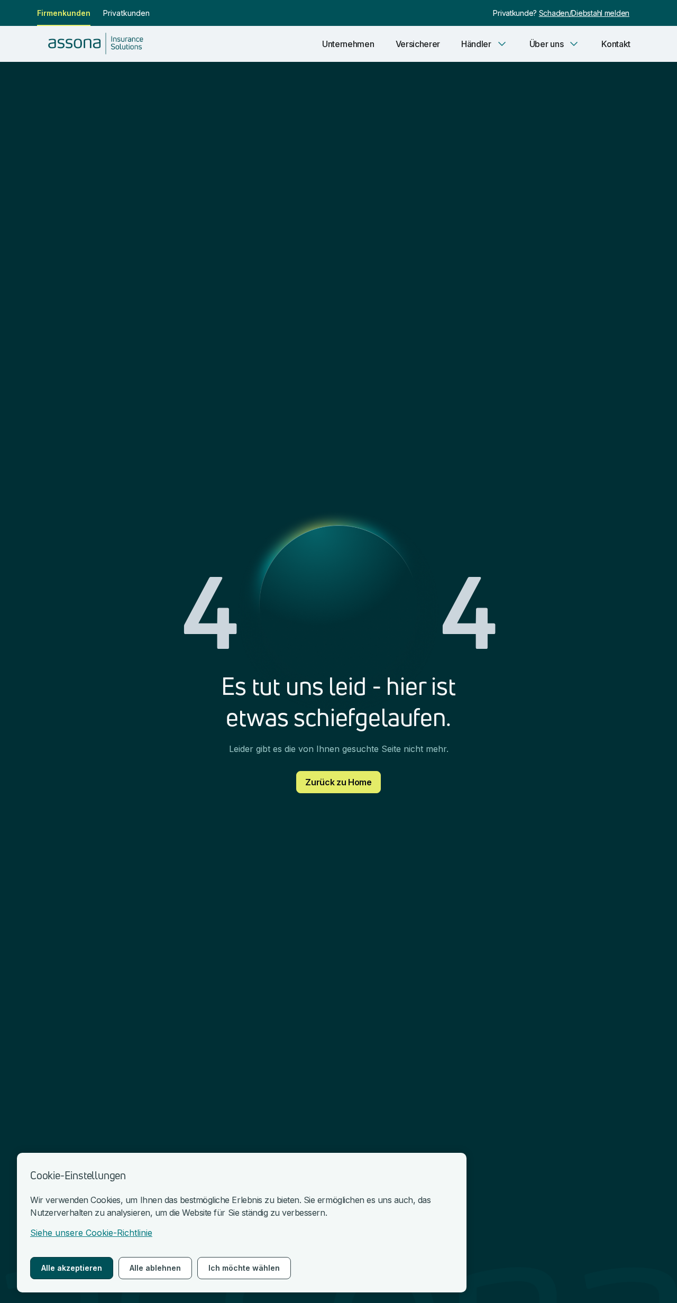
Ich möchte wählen (244, 1267)
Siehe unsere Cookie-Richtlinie (91, 1232)
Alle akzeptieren (71, 1267)
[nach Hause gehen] (98, 44)
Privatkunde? (515, 12)
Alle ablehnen (155, 1267)
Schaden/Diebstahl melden (584, 12)
